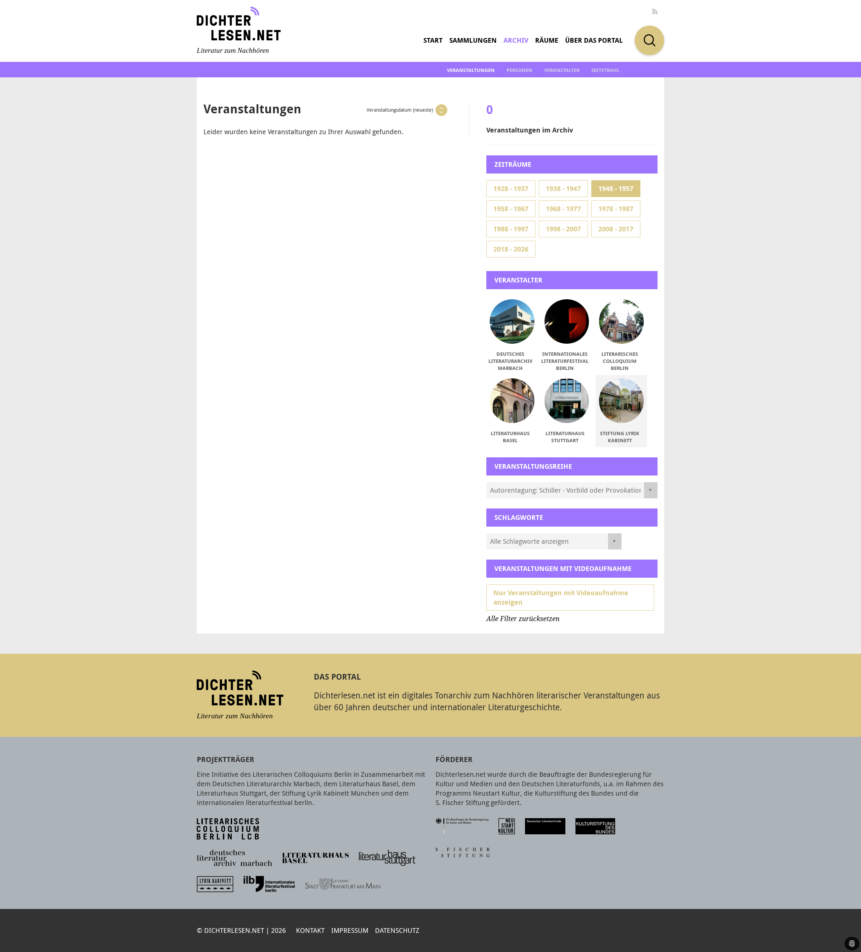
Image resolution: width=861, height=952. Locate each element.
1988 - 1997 (510, 228)
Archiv (515, 40)
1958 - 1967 (510, 208)
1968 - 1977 (563, 208)
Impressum (349, 930)
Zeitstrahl (605, 70)
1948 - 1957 (615, 188)
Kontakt (310, 930)
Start (433, 40)
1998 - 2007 (563, 228)
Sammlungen (473, 40)
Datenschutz (397, 930)
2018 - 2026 (510, 249)
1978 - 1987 (615, 208)
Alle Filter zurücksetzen (523, 619)
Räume (546, 40)
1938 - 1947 (563, 188)
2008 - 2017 (615, 228)
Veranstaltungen (471, 70)
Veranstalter (561, 70)
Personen (519, 70)
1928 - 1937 (510, 188)
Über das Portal (594, 40)
